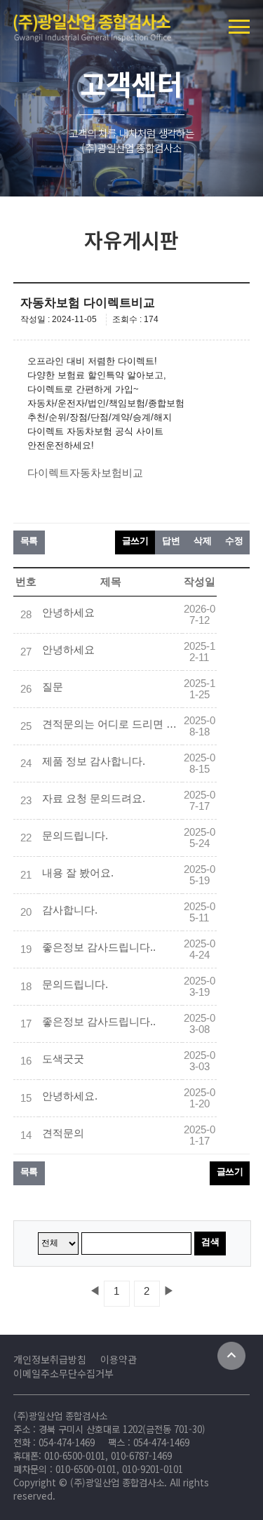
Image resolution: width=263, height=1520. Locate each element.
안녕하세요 (68, 612)
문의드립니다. (75, 835)
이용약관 (118, 1359)
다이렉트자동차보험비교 (85, 473)
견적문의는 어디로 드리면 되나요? (112, 724)
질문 (52, 687)
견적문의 (63, 1133)
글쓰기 (135, 540)
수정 (234, 540)
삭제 (202, 540)
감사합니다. (69, 910)
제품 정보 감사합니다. (93, 761)
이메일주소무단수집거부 (63, 1373)
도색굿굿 (63, 1059)
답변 (171, 540)
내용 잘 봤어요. (78, 873)
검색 (210, 1241)
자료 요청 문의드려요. (93, 798)
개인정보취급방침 (49, 1359)
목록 (29, 540)
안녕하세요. (69, 1096)
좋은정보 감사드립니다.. (99, 947)
